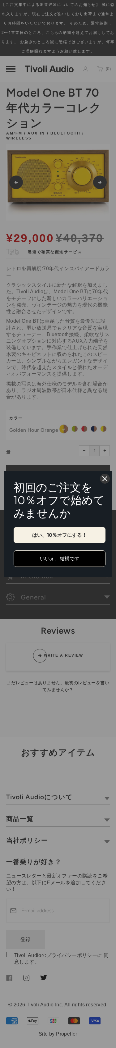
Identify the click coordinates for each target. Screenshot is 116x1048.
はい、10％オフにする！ (59, 535)
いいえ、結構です (59, 559)
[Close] (104, 478)
